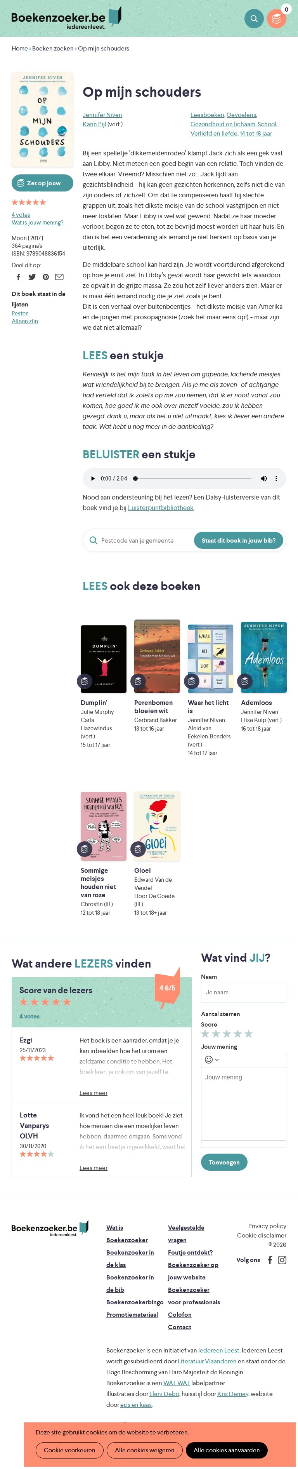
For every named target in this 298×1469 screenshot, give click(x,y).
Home (20, 48)
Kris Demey (232, 1394)
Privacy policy (267, 1226)
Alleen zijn (25, 321)
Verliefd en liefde (214, 133)
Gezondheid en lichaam (223, 124)
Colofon (180, 1315)
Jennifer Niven (102, 115)
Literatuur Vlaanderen (207, 1361)
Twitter (32, 277)
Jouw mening (219, 1047)
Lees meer (93, 1093)
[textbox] (243, 1104)
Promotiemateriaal (132, 1315)
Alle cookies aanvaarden (227, 1450)
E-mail (59, 277)
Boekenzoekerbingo (135, 1302)
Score (209, 1024)
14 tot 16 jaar (256, 133)
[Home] (50, 1228)
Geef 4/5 (239, 1035)
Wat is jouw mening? (37, 222)
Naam (209, 977)
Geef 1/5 (206, 1035)
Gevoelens (241, 115)
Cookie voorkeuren (69, 1450)
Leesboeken (207, 115)
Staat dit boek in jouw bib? (238, 540)
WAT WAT (176, 1383)
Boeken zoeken (254, 18)
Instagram (279, 1260)
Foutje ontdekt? (190, 1252)
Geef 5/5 (249, 1035)
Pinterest (45, 277)
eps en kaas (136, 1405)
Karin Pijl (94, 124)
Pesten (20, 313)
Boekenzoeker (66, 17)
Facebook (18, 277)
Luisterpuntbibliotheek (161, 507)
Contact (179, 1327)
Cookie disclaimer (261, 1235)
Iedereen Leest (218, 1350)
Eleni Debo (164, 1394)
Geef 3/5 (228, 1035)
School (267, 124)
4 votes (21, 214)
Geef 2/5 (217, 1035)
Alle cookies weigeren (145, 1450)
